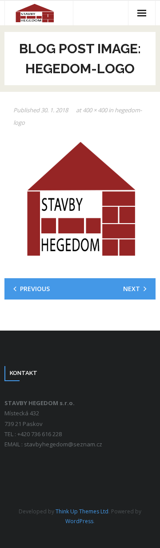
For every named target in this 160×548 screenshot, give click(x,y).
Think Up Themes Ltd (82, 511)
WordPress (79, 521)
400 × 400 (95, 110)
